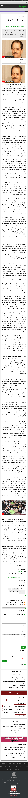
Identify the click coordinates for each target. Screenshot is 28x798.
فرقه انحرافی (16, 589)
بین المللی (12, 591)
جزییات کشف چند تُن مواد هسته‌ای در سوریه (16, 679)
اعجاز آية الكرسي (21, 700)
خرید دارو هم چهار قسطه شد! (17, 758)
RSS (1, 766)
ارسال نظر (21, 585)
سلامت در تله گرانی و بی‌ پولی (19, 685)
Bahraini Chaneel (8, 706)
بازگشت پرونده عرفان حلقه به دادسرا (16, 600)
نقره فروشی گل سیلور (20, 716)
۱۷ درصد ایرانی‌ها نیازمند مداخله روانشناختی (16, 687)
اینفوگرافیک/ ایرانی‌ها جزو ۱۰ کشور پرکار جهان (16, 728)
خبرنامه (5, 766)
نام (24, 620)
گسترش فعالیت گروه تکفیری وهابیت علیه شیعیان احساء (14, 726)
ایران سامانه (11, 783)
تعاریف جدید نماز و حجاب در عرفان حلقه (15, 602)
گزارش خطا (21, 580)
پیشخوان (24, 16)
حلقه (10, 589)
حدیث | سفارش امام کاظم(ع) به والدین (17, 675)
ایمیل (24, 625)
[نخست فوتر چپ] (14, 790)
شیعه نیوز (22, 593)
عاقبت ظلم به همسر (8, 697)
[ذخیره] (12, 20)
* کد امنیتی (23, 630)
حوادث (20, 16)
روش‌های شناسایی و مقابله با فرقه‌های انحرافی (14, 604)
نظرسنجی (15, 766)
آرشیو (14, 763)
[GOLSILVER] (14, 739)
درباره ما (24, 763)
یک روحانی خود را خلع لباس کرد (18, 677)
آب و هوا (5, 763)
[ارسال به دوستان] (10, 20)
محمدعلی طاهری (20, 591)
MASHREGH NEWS (19, 571)
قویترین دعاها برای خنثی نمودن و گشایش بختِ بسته (14, 709)
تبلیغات (20, 766)
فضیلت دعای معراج (11, 700)
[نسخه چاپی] (8, 20)
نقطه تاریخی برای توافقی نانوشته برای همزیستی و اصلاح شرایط (14, 682)
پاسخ (5, 661)
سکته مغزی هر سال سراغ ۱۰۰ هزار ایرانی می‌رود (15, 733)
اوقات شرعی (25, 766)
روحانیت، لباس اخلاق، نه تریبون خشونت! (17, 731)
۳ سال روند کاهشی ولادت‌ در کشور (16, 753)
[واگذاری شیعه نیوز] (14, 12)
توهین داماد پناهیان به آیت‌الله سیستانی (15, 747)
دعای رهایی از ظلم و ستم (20, 697)
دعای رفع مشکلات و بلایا (20, 706)
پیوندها (10, 763)
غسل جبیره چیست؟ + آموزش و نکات (15, 755)
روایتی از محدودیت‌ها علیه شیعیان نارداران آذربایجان (14, 750)
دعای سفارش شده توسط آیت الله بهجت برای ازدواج (14, 712)
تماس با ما (19, 763)
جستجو (10, 766)
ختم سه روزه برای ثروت (20, 703)
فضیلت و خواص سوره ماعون (19, 724)
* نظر (24, 636)
